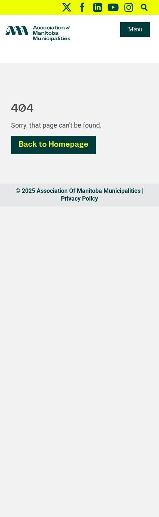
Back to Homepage (53, 145)
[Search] (144, 7)
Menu (135, 29)
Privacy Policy (79, 198)
